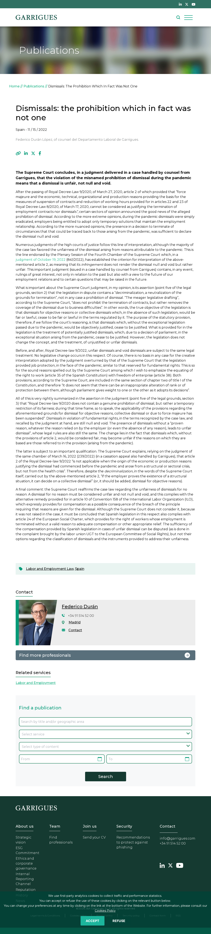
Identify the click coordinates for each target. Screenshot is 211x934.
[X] (33, 153)
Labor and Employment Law (50, 569)
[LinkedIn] (26, 153)
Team (54, 826)
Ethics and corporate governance (26, 863)
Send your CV (94, 837)
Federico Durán (80, 606)
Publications (33, 86)
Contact (75, 630)
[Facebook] (40, 153)
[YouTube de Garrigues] (193, 4)
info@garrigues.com (177, 838)
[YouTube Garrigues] (179, 864)
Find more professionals (45, 655)
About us (24, 826)
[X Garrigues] (170, 864)
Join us (89, 826)
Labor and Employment (36, 683)
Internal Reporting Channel (25, 879)
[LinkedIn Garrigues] (162, 864)
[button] (18, 153)
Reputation (26, 890)
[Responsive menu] (188, 17)
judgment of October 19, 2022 (41, 260)
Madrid (75, 622)
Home (14, 86)
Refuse (119, 921)
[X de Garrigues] (186, 4)
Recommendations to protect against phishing (133, 842)
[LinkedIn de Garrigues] (180, 4)
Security (124, 826)
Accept (92, 921)
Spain (79, 569)
